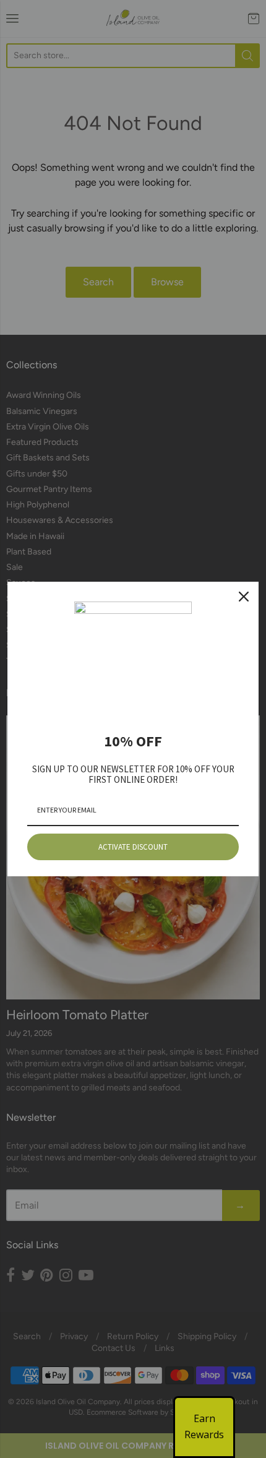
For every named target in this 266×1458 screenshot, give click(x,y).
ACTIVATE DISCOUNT (133, 847)
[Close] (244, 596)
